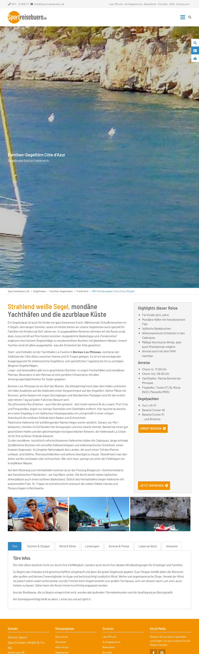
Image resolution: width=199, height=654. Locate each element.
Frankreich (82, 291)
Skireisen (60, 642)
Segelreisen (39, 291)
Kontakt (163, 4)
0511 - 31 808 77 (20, 4)
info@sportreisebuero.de (49, 4)
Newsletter (150, 4)
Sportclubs (61, 636)
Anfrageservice (133, 4)
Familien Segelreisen (61, 291)
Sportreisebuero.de (18, 291)
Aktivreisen (62, 647)
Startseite (27, 17)
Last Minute (116, 4)
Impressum (183, 4)
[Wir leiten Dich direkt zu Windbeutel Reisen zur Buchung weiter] (153, 432)
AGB (172, 4)
